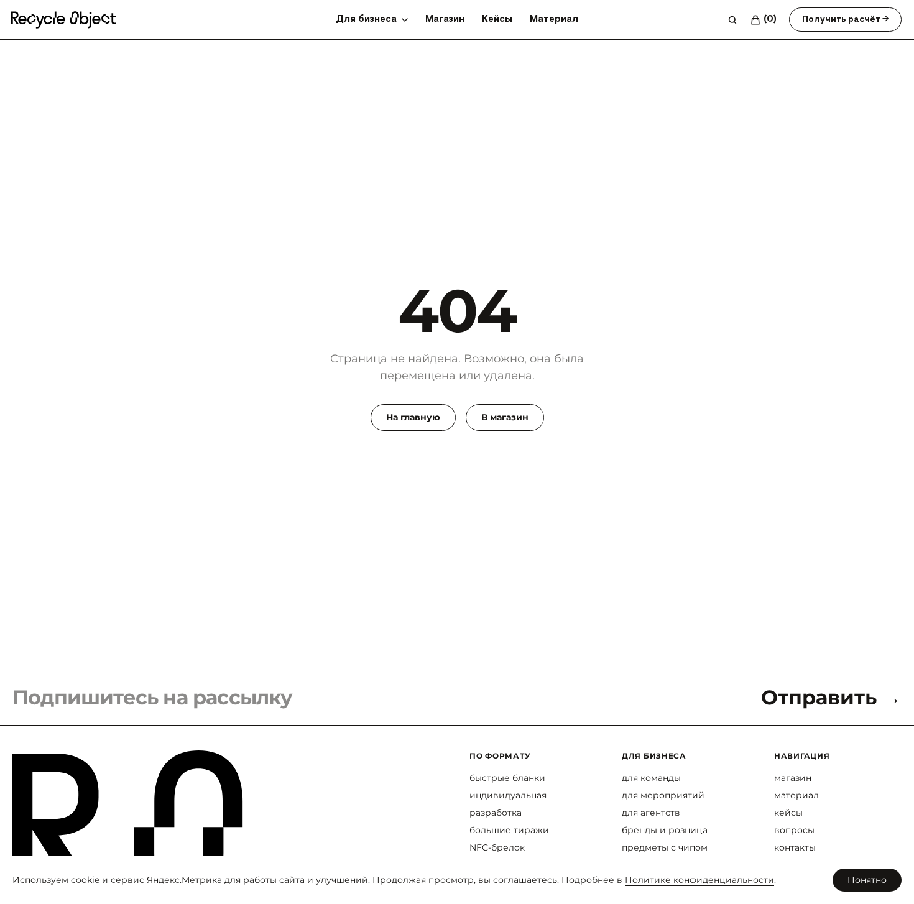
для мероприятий (663, 795)
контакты (795, 847)
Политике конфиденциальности (699, 879)
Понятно (867, 879)
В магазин (505, 417)
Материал (554, 19)
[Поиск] (732, 20)
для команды (651, 777)
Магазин (444, 19)
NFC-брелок (497, 847)
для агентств (651, 812)
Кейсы (497, 19)
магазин (792, 777)
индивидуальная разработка (508, 804)
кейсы (788, 812)
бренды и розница (665, 830)
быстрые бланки (507, 777)
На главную (413, 417)
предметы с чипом (665, 847)
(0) (770, 19)
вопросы (794, 830)
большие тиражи (509, 830)
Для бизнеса (366, 19)
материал (796, 795)
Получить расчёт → (845, 19)
